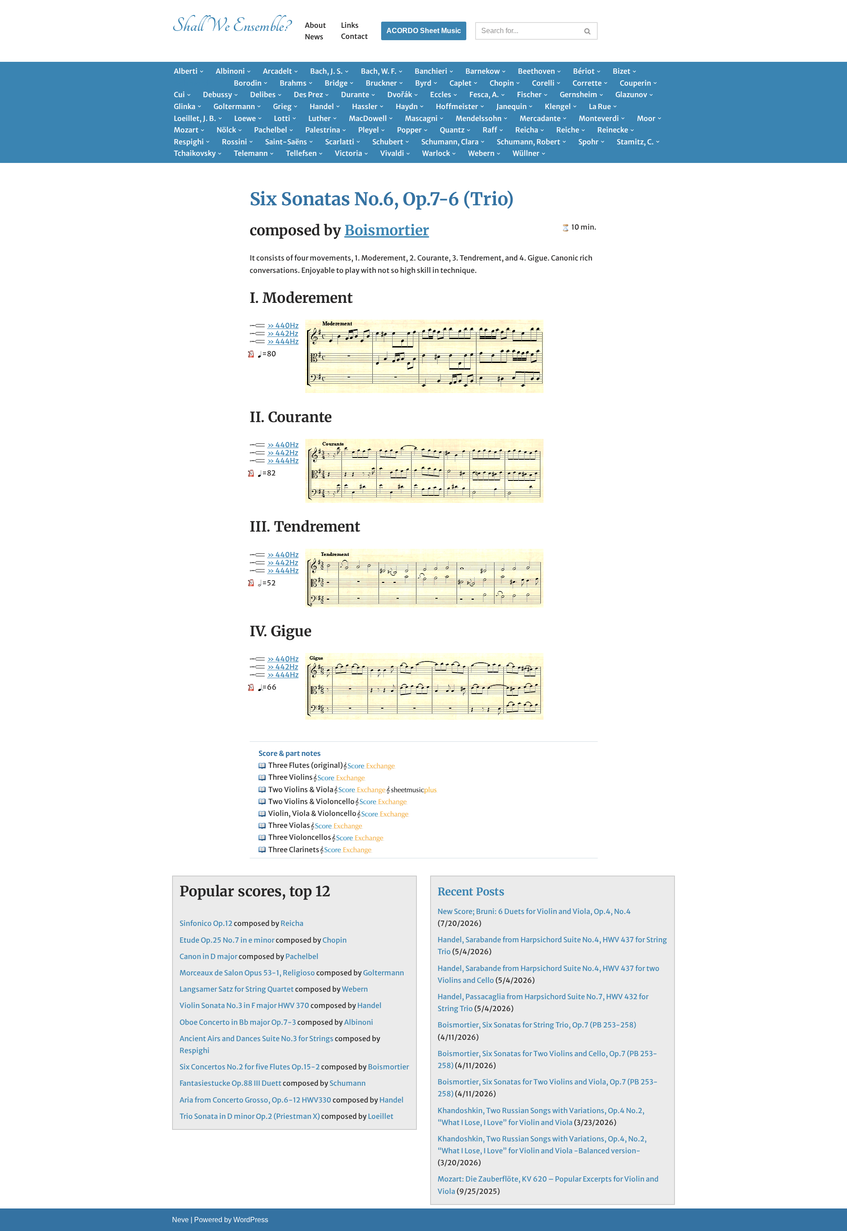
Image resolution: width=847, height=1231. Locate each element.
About (315, 25)
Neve (180, 1219)
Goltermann (383, 972)
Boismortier (387, 230)
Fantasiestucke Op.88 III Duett (230, 1083)
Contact (354, 36)
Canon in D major (208, 956)
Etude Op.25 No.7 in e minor (227, 940)
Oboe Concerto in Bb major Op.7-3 (238, 1022)
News (314, 36)
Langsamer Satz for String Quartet (237, 989)
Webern (355, 989)
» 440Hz (283, 325)
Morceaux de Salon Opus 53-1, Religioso (247, 972)
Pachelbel (302, 956)
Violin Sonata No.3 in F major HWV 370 (244, 1005)
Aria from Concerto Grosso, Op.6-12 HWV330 (255, 1099)
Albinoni (358, 1022)
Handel (369, 1005)
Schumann (348, 1083)
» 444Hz (283, 341)
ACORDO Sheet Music (423, 30)
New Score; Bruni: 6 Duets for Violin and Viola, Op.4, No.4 (534, 911)
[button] (201, 71)
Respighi (195, 1050)
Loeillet (381, 1116)
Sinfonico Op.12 (206, 923)
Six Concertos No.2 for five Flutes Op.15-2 (250, 1066)
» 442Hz (282, 333)
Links (350, 25)
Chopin (334, 940)
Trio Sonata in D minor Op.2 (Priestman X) (250, 1116)
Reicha (292, 923)
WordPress (250, 1219)
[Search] (588, 31)
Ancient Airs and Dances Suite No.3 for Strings (257, 1038)
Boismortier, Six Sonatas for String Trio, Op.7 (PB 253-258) (537, 1024)
